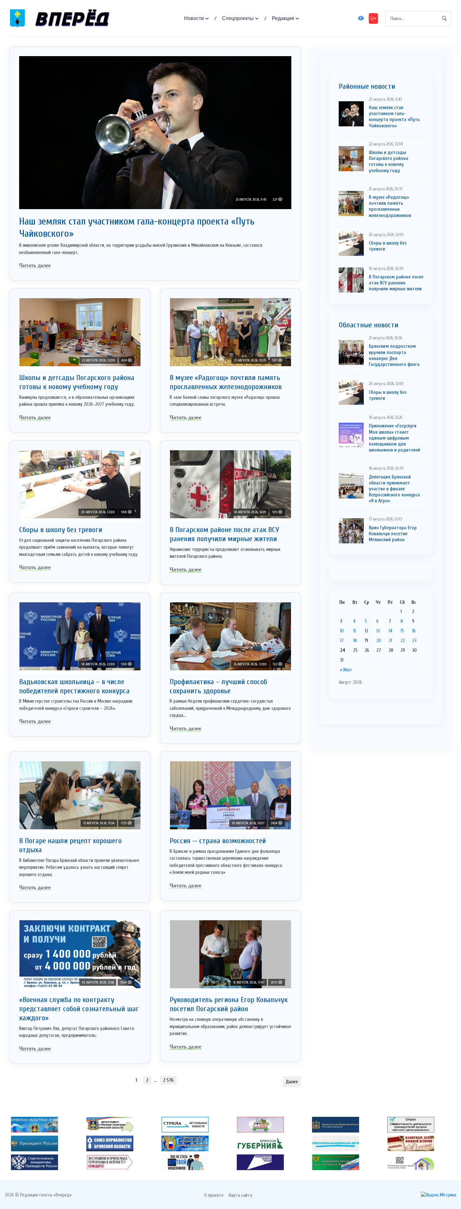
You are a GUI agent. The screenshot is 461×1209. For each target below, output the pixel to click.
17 (342, 640)
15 (402, 631)
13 (378, 631)
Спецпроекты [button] (238, 18)
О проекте (214, 1195)
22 (402, 640)
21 (390, 640)
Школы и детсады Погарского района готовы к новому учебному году (76, 382)
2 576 (168, 1080)
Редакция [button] (283, 18)
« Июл (346, 670)
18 (355, 640)
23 (414, 640)
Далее (292, 1082)
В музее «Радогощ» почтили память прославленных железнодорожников (226, 382)
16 (414, 631)
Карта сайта (240, 1195)
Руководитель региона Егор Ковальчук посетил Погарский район (229, 1004)
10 (342, 631)
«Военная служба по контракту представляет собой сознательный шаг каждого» (79, 1008)
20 (378, 640)
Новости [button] (194, 18)
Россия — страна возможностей (218, 841)
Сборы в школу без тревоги (60, 529)
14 (390, 631)
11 (354, 631)
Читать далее (35, 265)
